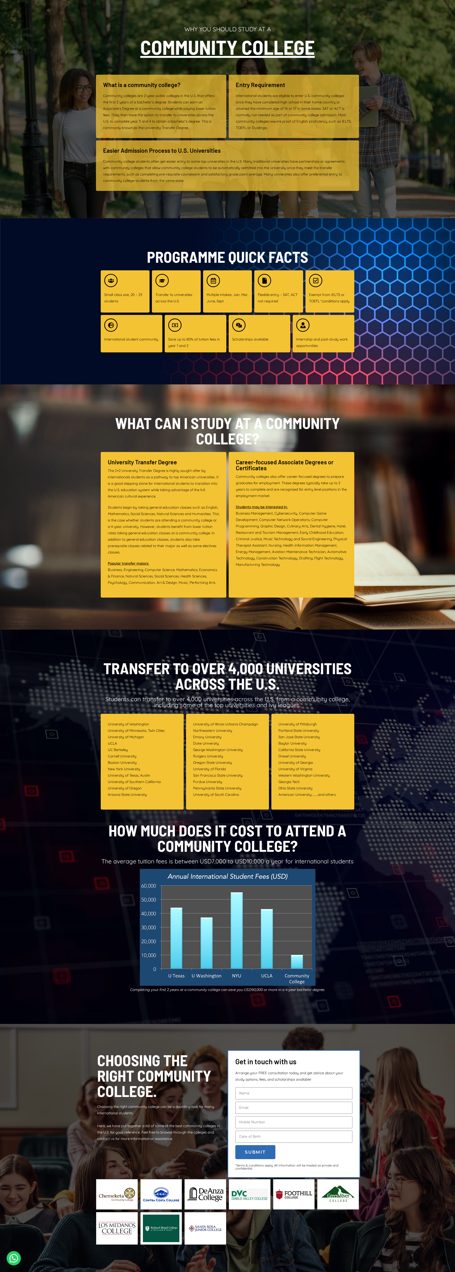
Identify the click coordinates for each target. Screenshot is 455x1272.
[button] (14, 1258)
